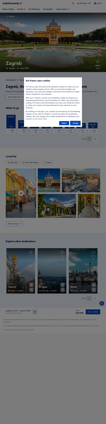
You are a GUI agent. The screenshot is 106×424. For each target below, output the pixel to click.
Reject (64, 123)
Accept (75, 123)
